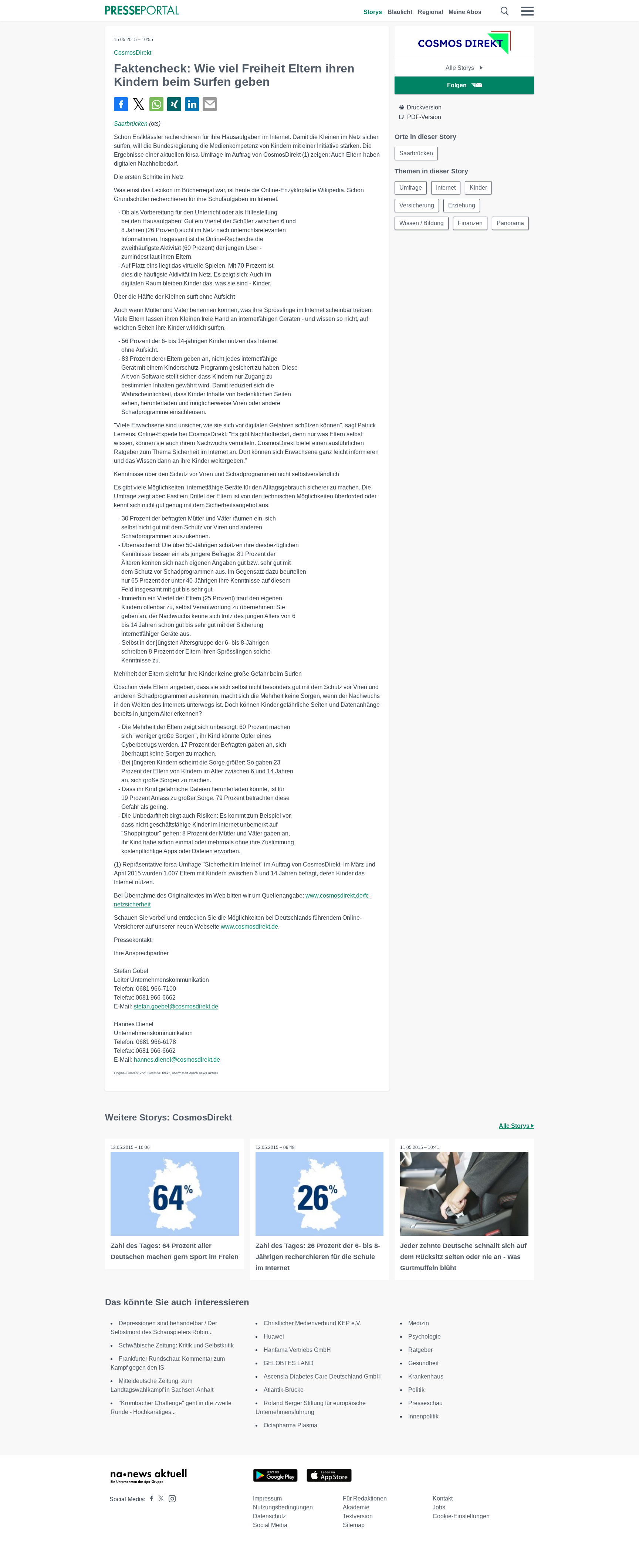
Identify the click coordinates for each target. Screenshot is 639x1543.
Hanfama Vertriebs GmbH (297, 1350)
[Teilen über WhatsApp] (156, 104)
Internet (446, 187)
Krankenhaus (425, 1376)
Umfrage (410, 187)
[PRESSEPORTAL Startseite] (142, 10)
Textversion (358, 1516)
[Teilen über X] (139, 104)
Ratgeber (420, 1350)
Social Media (270, 1525)
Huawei (274, 1336)
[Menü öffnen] (527, 11)
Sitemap (354, 1525)
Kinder (478, 187)
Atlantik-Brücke (284, 1390)
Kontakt (443, 1498)
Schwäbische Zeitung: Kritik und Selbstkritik (176, 1345)
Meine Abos (465, 12)
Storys (373, 12)
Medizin (418, 1323)
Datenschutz (269, 1516)
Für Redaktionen (365, 1498)
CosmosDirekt (132, 53)
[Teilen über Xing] (174, 104)
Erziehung (461, 205)
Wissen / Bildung (421, 223)
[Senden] (210, 104)
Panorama (510, 223)
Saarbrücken (131, 124)
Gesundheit (423, 1363)
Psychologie (424, 1336)
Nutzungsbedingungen (283, 1507)
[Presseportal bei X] (158, 1499)
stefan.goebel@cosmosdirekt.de (176, 1006)
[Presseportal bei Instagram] (170, 1498)
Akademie (356, 1507)
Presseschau (425, 1403)
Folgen (457, 85)
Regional (430, 12)
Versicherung (416, 205)
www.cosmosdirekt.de (249, 926)
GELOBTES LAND (289, 1363)
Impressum (267, 1498)
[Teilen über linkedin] (192, 104)
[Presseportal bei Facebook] (149, 1499)
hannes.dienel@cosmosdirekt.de (177, 1060)
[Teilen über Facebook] (121, 104)
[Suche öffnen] (505, 11)
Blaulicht (400, 12)
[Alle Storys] (464, 52)
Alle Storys (461, 68)
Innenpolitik (423, 1416)
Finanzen (470, 223)
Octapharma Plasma (290, 1425)
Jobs (439, 1507)
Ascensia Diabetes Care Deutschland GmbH (322, 1376)
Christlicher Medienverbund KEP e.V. (312, 1323)
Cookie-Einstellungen (461, 1516)
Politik (416, 1390)
